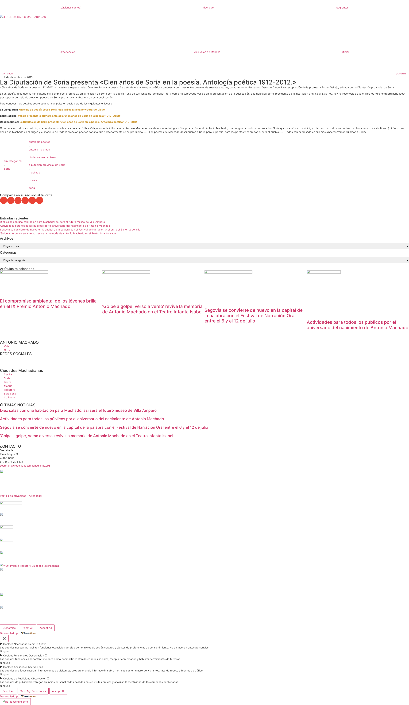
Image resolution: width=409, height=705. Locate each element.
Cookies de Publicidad (16, 678)
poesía (33, 180)
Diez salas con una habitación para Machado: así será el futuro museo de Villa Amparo (52, 221)
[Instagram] (22, 360)
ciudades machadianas (42, 157)
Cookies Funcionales (15, 655)
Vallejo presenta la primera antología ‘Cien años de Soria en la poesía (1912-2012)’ (69, 115)
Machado (208, 7)
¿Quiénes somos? (71, 7)
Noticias (344, 52)
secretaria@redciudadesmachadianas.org (25, 465)
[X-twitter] (13, 360)
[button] (3, 200)
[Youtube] (30, 360)
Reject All (27, 627)
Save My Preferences (33, 691)
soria (32, 187)
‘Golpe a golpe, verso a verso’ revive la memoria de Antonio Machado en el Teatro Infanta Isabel (58, 233)
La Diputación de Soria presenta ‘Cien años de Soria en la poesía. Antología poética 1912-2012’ (78, 121)
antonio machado (39, 149)
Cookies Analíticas (14, 667)
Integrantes (341, 7)
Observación (36, 655)
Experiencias (67, 52)
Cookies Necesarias (15, 644)
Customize (9, 627)
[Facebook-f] (4, 360)
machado (34, 172)
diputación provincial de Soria (47, 164)
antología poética (39, 141)
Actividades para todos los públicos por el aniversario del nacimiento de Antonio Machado (55, 225)
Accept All (45, 627)
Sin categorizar (13, 161)
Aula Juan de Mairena (207, 52)
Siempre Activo (37, 644)
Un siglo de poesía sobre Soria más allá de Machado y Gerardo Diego (62, 109)
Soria (7, 168)
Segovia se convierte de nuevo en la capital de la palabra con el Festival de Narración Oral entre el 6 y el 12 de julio (70, 229)
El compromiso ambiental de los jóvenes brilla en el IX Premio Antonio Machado (48, 303)
